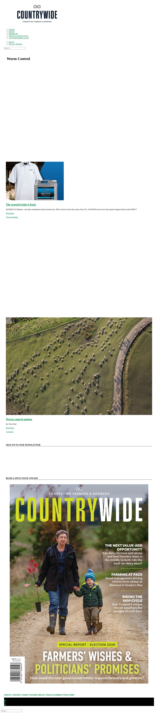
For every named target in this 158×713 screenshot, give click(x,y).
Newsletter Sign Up (37, 695)
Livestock (9, 432)
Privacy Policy (68, 695)
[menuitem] (81, 30)
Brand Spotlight (12, 217)
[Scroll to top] (3, 708)
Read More (10, 213)
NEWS (11, 32)
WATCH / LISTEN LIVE (18, 36)
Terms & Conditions (54, 695)
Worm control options (19, 419)
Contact (25, 695)
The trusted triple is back (21, 204)
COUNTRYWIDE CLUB (18, 38)
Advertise (16, 695)
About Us (8, 695)
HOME (11, 30)
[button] (12, 42)
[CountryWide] (81, 14)
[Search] (15, 48)
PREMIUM (13, 34)
